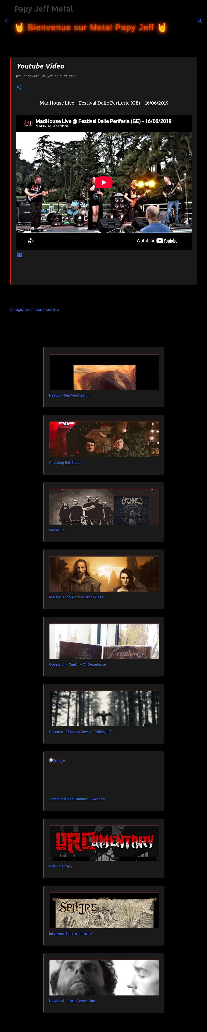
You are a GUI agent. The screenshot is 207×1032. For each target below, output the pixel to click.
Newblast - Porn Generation (72, 1001)
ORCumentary (60, 866)
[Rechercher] (175, 21)
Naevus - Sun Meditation (69, 395)
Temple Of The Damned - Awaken (77, 799)
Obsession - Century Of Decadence (77, 664)
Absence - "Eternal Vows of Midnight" (80, 732)
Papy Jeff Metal (43, 8)
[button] (19, 87)
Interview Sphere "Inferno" (71, 933)
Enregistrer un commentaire (34, 309)
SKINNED (56, 530)
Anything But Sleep (65, 463)
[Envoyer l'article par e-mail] (19, 257)
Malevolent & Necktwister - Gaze (76, 597)
